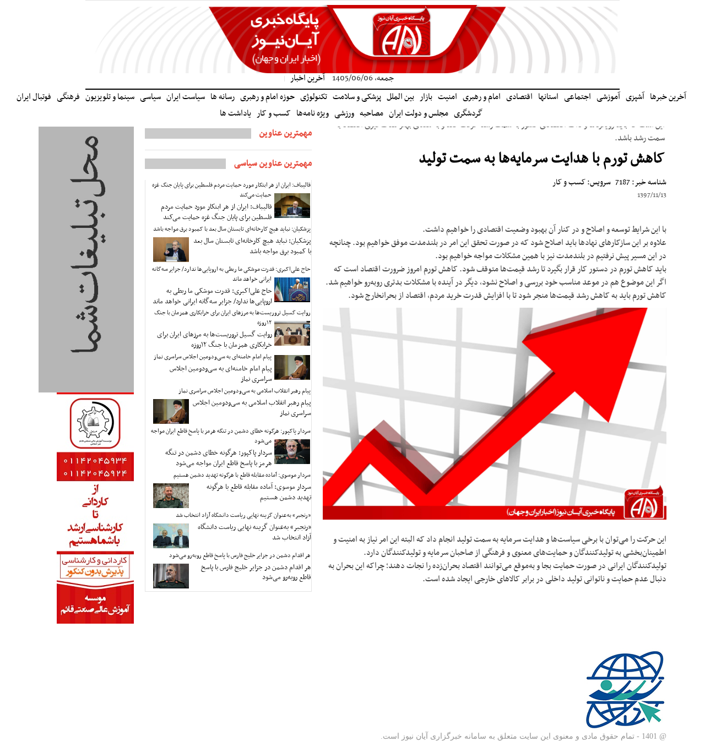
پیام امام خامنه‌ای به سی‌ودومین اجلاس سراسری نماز (213, 357)
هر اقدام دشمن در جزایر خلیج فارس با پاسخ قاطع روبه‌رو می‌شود (240, 555)
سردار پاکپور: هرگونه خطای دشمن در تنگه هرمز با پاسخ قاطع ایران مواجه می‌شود (231, 436)
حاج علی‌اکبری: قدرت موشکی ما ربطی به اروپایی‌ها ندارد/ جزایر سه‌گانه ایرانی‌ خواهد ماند (231, 274)
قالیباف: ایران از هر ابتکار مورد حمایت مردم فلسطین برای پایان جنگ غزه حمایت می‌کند (231, 190)
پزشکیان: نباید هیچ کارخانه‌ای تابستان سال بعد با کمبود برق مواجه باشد (232, 229)
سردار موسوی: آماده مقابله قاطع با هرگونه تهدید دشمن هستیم (242, 475)
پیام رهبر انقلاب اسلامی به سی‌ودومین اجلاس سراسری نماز (244, 391)
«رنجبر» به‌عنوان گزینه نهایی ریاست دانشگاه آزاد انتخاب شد (243, 515)
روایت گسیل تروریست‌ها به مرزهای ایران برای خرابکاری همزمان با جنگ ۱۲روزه (232, 318)
